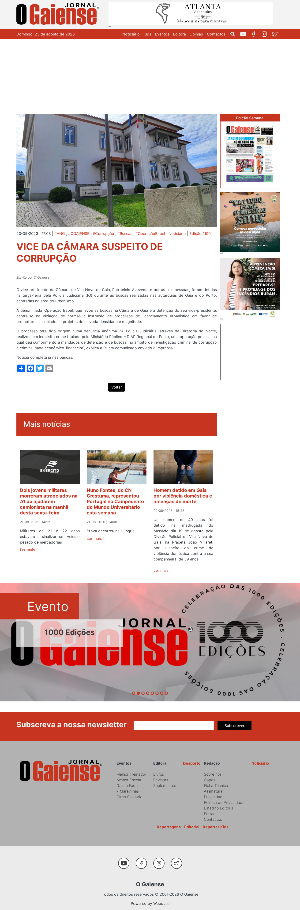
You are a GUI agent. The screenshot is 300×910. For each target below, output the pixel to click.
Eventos (162, 34)
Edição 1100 (200, 233)
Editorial (191, 826)
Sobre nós (212, 774)
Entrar (209, 813)
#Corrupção (103, 233)
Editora (179, 34)
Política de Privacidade (224, 802)
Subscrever (234, 725)
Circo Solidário (129, 796)
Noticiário (131, 34)
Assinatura (213, 791)
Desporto (191, 763)
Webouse (161, 903)
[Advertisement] (150, 74)
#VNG (59, 233)
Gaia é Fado (127, 785)
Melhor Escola (128, 780)
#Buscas (124, 233)
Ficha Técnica (216, 785)
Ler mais (27, 549)
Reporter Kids (216, 826)
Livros (158, 774)
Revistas (160, 780)
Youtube (245, 34)
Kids (147, 34)
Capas (209, 780)
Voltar (116, 387)
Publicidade (214, 796)
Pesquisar (234, 34)
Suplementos (164, 785)
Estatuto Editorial (219, 808)
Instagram (266, 34)
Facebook (255, 34)
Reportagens (169, 826)
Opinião (196, 34)
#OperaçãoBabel (150, 233)
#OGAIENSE (79, 233)
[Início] (58, 14)
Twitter (276, 34)
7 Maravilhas (127, 791)
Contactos (216, 34)
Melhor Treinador (131, 774)
